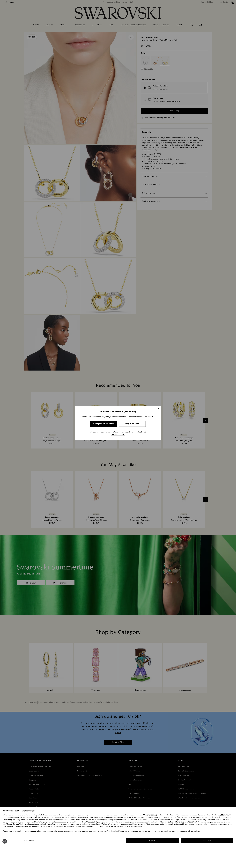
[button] (158, 408)
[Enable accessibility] (4, 841)
